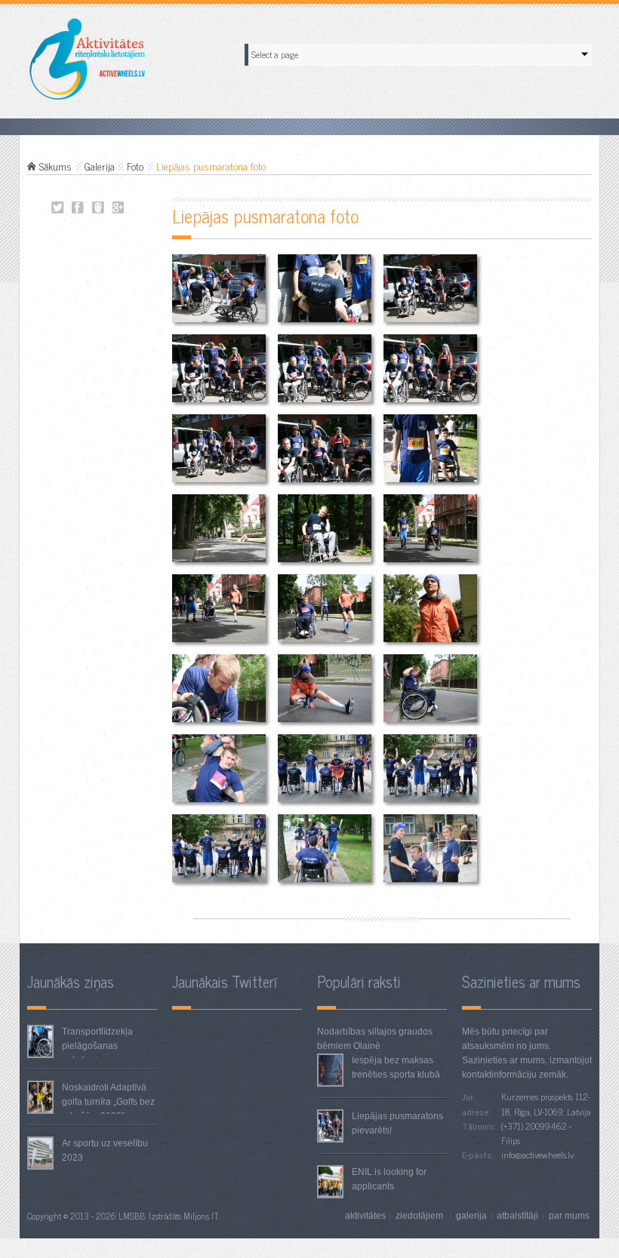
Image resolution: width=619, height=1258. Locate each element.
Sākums (55, 166)
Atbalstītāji (517, 1215)
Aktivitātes (365, 1215)
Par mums (569, 1215)
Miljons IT (200, 1215)
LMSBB (132, 1215)
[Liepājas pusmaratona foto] (219, 287)
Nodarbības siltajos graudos (375, 1031)
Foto (135, 166)
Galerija (100, 166)
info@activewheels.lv (537, 1154)
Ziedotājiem (420, 1215)
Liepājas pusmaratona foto (57, 207)
